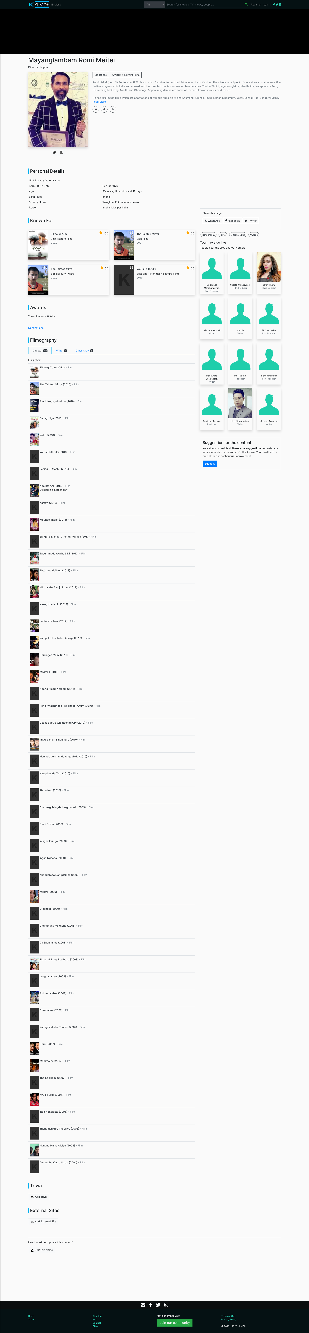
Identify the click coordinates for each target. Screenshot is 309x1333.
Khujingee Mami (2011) (54, 655)
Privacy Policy (228, 1319)
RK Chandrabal (269, 330)
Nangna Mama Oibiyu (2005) (57, 1145)
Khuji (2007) (47, 1044)
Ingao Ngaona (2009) (53, 858)
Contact (97, 1322)
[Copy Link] (104, 109)
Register (256, 4)
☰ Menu (56, 4)
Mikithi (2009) (48, 891)
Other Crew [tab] (83, 350)
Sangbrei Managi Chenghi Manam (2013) (65, 536)
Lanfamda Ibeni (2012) (53, 621)
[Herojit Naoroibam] (240, 403)
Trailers (32, 1319)
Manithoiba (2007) (51, 1061)
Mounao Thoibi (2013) (53, 519)
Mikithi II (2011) (49, 672)
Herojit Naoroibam (240, 421)
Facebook (233, 220)
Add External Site (45, 1221)
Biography (101, 74)
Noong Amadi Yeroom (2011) (57, 688)
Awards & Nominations (126, 74)
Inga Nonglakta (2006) (53, 1111)
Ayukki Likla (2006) (51, 1094)
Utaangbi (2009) (50, 908)
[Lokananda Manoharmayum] (212, 266)
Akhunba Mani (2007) (53, 993)
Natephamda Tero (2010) (55, 773)
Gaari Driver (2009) (51, 824)
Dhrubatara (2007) (51, 1010)
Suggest (210, 463)
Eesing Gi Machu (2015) (54, 469)
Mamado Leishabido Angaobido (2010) (63, 756)
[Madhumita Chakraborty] (212, 357)
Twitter (252, 220)
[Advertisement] (154, 31)
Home (31, 1316)
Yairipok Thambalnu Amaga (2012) (61, 638)
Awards (254, 234)
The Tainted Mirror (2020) (55, 384)
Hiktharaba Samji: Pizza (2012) (58, 587)
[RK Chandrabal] (269, 312)
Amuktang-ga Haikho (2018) (57, 401)
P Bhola (240, 330)
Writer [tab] (61, 350)
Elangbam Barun (269, 376)
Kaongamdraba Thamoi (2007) (58, 1027)
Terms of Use (228, 1316)
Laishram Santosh (211, 330)
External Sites (238, 234)
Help (95, 1319)
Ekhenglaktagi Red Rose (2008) (59, 959)
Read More (99, 101)
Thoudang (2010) (50, 790)
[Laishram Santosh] (212, 312)
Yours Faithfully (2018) (54, 452)
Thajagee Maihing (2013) (55, 570)
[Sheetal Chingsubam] (240, 266)
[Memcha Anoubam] (269, 403)
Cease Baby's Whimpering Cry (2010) (62, 722)
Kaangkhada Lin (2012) (54, 604)
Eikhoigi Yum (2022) (52, 367)
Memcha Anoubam (269, 421)
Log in (267, 4)
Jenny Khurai (269, 285)
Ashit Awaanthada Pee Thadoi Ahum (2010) (66, 705)
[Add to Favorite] (96, 109)
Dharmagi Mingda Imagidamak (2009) (63, 807)
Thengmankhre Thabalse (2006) (59, 1128)
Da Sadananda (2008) (53, 942)
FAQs (95, 1326)
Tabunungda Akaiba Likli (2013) (59, 553)
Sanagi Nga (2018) (51, 418)
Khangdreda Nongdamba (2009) (60, 874)
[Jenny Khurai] (269, 266)
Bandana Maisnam (211, 421)
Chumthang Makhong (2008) (57, 925)
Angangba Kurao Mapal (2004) (58, 1162)
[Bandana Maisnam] (212, 403)
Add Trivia (40, 1196)
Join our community (175, 1323)
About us (97, 1316)
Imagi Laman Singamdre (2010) (59, 739)
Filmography (208, 234)
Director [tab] (40, 350)
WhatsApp (213, 220)
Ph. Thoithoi (240, 376)
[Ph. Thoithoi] (240, 357)
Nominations (35, 327)
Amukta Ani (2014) (51, 485)
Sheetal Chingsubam (240, 285)
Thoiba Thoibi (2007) (52, 1077)
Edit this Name (43, 1249)
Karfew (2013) (48, 502)
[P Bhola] (240, 312)
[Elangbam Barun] (269, 357)
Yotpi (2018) (47, 435)
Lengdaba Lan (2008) (53, 976)
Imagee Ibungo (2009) (53, 841)
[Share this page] (113, 109)
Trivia (223, 234)
